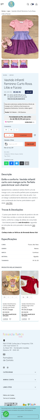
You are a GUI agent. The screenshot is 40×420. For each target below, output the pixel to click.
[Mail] (21, 163)
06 (35, 260)
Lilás (33, 244)
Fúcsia (30, 244)
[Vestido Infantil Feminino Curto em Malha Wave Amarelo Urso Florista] (11, 283)
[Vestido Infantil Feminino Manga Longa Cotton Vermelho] (29, 283)
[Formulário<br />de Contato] (4, 354)
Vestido (11, 75)
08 (37, 260)
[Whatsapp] (8, 367)
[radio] (6, 129)
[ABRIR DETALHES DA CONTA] (36, 4)
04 (33, 260)
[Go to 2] (15, 64)
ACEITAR (20, 416)
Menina (36, 248)
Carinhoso (35, 252)
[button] (34, 19)
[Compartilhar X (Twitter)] (16, 163)
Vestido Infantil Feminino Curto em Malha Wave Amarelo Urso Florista (9, 305)
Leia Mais (9, 203)
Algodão (35, 256)
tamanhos (7, 126)
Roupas (5, 75)
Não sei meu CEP (8, 147)
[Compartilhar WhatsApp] (6, 163)
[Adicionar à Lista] (35, 135)
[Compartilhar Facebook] (11, 163)
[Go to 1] (6, 64)
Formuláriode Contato (8, 358)
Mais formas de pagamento (16, 98)
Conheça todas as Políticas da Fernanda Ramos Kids (20, 232)
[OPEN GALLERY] (20, 37)
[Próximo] (35, 37)
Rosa (37, 244)
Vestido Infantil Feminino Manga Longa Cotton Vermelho (28, 305)
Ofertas (12, 154)
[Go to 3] (23, 64)
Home (3, 11)
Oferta (8, 156)
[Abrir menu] (2, 4)
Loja (8, 11)
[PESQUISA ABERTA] (28, 4)
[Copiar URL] (27, 163)
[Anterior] (5, 37)
